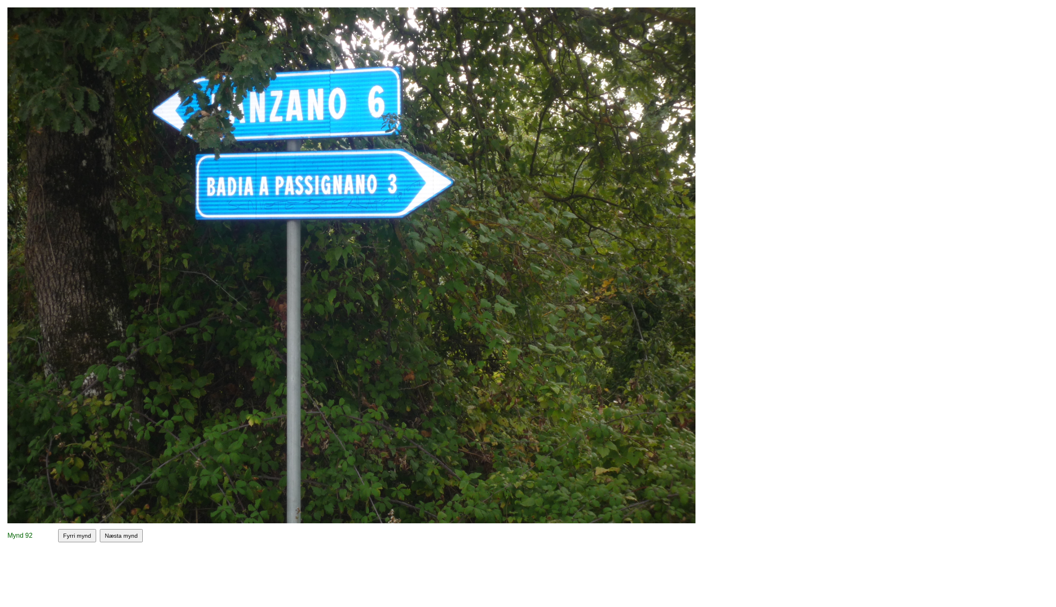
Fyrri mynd (77, 535)
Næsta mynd (121, 535)
